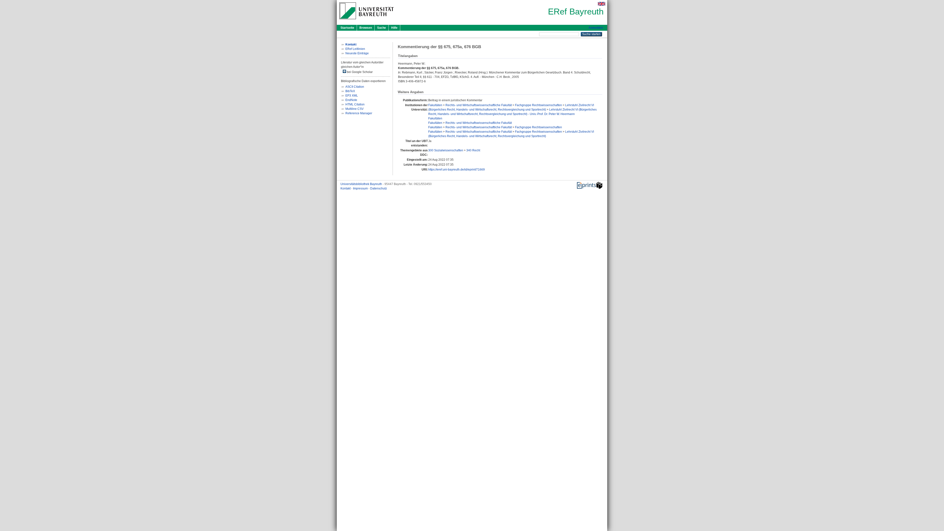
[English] (601, 4)
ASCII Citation (354, 86)
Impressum (361, 188)
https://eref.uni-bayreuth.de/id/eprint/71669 (456, 169)
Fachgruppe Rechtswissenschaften (538, 105)
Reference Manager (358, 113)
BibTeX (350, 91)
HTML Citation (355, 104)
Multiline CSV (354, 109)
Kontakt (345, 188)
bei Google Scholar (359, 72)
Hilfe (394, 27)
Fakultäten (435, 105)
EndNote (351, 100)
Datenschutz (378, 188)
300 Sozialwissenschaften (445, 150)
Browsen (365, 27)
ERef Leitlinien (355, 49)
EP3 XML (351, 95)
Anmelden (596, 27)
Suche (381, 27)
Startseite (347, 27)
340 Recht (473, 150)
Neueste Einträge (357, 53)
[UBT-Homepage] (366, 20)
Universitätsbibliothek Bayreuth (361, 184)
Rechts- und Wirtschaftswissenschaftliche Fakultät (478, 105)
